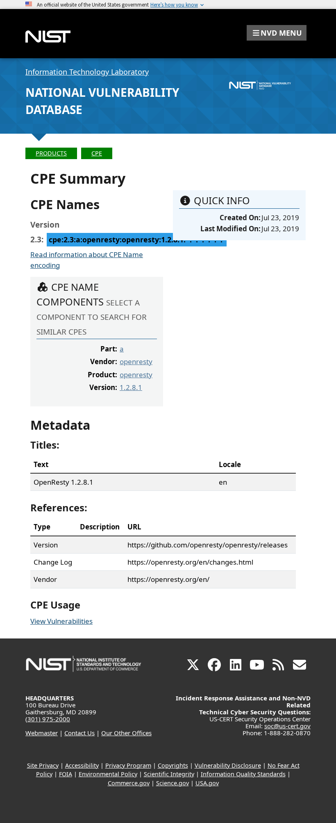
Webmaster (41, 733)
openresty (136, 361)
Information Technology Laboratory (87, 72)
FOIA (65, 774)
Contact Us (79, 733)
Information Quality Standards (243, 774)
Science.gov (172, 783)
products (51, 153)
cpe (96, 153)
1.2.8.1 (131, 387)
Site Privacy (43, 765)
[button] (276, 33)
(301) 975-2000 (47, 719)
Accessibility (82, 765)
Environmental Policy (108, 774)
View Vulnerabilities (61, 621)
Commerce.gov (129, 783)
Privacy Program (128, 765)
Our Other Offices (126, 733)
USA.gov (207, 783)
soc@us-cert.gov (287, 726)
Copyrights (173, 765)
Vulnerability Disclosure (228, 765)
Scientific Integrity (169, 774)
